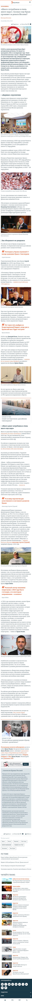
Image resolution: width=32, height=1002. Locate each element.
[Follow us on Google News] (16, 984)
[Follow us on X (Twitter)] (5, 984)
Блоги (14, 930)
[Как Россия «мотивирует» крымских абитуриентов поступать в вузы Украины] (7, 897)
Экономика (5, 6)
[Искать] (27, 1000)
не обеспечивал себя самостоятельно (12, 449)
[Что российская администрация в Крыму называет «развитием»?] (16, 729)
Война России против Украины (21, 879)
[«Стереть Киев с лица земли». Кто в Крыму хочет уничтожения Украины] (7, 888)
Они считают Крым (19, 712)
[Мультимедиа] (5, 1000)
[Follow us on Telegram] (19, 984)
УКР (20, 1000)
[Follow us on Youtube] (9, 984)
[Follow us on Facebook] (2, 984)
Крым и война (16, 886)
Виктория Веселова (6, 18)
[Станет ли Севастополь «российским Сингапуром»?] (16, 407)
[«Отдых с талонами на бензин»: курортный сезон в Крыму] (7, 915)
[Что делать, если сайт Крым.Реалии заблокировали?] (7, 972)
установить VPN (8, 758)
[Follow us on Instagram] (12, 984)
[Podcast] (2, 987)
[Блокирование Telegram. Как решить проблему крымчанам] (7, 957)
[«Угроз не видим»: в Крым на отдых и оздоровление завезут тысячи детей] (7, 941)
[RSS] (26, 984)
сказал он (22, 485)
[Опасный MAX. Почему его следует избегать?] (7, 965)
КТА (12, 1000)
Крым (14, 947)
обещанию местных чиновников (11, 433)
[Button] (14, 24)
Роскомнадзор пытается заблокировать (12, 747)
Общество (15, 895)
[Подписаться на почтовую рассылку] (5, 987)
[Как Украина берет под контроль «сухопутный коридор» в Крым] (7, 881)
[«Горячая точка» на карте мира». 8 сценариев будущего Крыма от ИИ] (7, 949)
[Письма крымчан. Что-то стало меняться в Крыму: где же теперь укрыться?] (7, 932)
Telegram (25, 754)
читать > (26, 764)
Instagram (4, 756)
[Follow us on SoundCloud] (23, 984)
